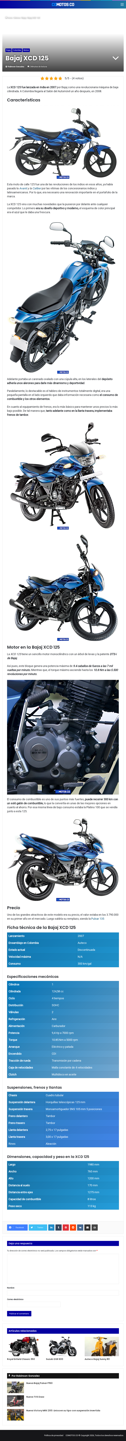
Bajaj (24, 18)
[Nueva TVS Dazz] (15, 1401)
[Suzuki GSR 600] (63, 1346)
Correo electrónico (15, 1299)
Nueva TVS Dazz (35, 1396)
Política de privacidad (53, 1435)
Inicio (9, 18)
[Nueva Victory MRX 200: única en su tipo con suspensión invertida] (15, 1415)
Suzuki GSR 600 (54, 1359)
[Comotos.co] (63, 4)
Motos (17, 18)
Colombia (17, 50)
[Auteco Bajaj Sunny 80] (102, 1346)
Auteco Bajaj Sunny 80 (97, 1359)
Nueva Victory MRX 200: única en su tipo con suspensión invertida (63, 1410)
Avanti (23, 188)
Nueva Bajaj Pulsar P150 (39, 1383)
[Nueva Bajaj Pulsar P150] (15, 1387)
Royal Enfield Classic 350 (21, 1359)
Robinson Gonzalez (16, 67)
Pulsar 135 (97, 918)
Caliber (36, 188)
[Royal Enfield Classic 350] (24, 1346)
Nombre (10, 1288)
